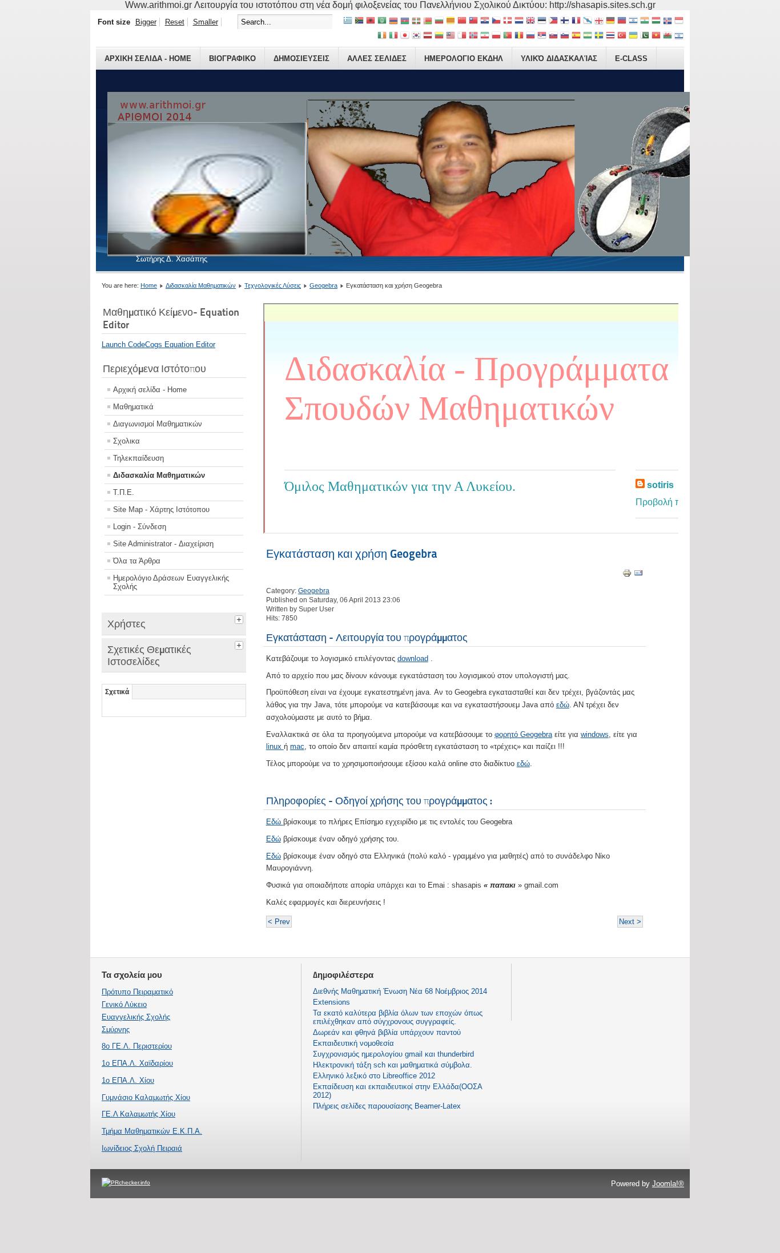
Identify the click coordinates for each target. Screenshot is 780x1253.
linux (275, 746)
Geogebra (323, 285)
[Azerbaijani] (404, 21)
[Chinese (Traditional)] (473, 21)
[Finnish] (564, 21)
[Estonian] (541, 21)
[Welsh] (667, 36)
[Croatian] (484, 21)
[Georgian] (599, 21)
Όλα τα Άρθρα (136, 561)
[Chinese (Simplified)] (462, 21)
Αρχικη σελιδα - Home (147, 58)
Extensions (331, 1002)
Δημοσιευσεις (301, 58)
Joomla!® (668, 1183)
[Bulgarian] (439, 21)
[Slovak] (553, 36)
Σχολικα (126, 441)
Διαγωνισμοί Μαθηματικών (157, 424)
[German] (610, 21)
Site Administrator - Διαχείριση (163, 543)
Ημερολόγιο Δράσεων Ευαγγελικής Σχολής (171, 582)
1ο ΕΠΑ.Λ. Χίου (128, 1080)
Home (148, 285)
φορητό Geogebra (523, 734)
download (412, 658)
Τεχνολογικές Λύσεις (272, 285)
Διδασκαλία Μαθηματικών (201, 285)
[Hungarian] (656, 21)
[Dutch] (519, 21)
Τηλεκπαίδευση (138, 458)
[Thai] (610, 36)
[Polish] (496, 36)
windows (595, 734)
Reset (174, 22)
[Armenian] (393, 21)
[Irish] (382, 36)
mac (297, 746)
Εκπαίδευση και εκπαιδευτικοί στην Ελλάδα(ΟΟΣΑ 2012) (397, 1090)
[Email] (638, 575)
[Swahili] (587, 36)
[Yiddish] (678, 36)
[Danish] (507, 21)
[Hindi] (644, 21)
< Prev (279, 921)
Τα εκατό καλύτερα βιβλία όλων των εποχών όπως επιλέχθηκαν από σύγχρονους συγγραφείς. (398, 1017)
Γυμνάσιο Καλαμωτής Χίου (146, 1097)
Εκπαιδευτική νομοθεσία (353, 1043)
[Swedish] (599, 36)
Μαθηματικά (133, 406)
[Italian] (393, 36)
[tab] (240, 618)
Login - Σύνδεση (139, 526)
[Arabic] (382, 21)
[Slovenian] (564, 36)
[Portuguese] (507, 36)
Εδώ (274, 821)
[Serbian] (541, 36)
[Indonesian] (678, 21)
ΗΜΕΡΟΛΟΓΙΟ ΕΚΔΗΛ (463, 58)
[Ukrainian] (633, 36)
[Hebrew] (633, 21)
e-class (631, 58)
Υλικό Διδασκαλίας (559, 58)
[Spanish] (576, 36)
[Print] (627, 575)
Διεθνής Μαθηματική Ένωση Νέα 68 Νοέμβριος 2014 (400, 991)
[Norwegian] (473, 36)
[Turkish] (621, 36)
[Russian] (530, 36)
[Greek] (347, 21)
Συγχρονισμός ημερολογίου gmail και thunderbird (393, 1054)
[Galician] (587, 21)
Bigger (145, 22)
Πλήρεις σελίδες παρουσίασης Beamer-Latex (387, 1106)
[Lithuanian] (439, 36)
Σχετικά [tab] (117, 691)
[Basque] (416, 21)
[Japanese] (404, 36)
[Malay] (450, 36)
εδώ (562, 704)
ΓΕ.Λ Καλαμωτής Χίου (138, 1114)
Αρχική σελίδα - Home (150, 389)
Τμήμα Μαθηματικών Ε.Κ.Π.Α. (152, 1131)
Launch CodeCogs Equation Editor (158, 344)
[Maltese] (462, 36)
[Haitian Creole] (621, 21)
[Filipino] (553, 21)
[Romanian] (519, 36)
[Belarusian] (427, 21)
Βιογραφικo (232, 58)
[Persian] (484, 36)
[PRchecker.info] (126, 1182)
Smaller (205, 22)
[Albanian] (370, 21)
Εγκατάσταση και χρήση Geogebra (351, 554)
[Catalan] (450, 21)
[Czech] (496, 21)
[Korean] (416, 36)
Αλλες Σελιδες (377, 58)
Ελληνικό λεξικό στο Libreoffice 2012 (374, 1075)
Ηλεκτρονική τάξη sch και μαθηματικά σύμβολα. (392, 1065)
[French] (576, 21)
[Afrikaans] (359, 21)
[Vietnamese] (656, 36)
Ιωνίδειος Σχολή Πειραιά (142, 1148)
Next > (630, 921)
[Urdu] (644, 36)
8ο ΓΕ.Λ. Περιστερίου (137, 1046)
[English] (530, 21)
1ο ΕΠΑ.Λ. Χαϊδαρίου (137, 1063)
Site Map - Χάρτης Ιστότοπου (161, 509)
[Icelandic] (667, 21)
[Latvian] (427, 36)
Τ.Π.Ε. (123, 492)
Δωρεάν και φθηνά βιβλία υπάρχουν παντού (387, 1032)
